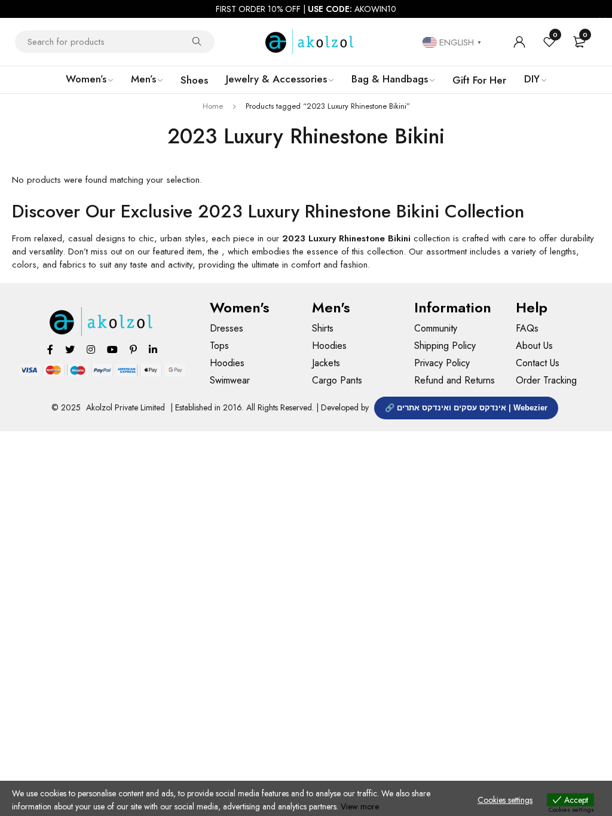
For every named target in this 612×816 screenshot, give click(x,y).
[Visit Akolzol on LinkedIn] (153, 349)
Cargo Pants (337, 380)
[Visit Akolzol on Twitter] (70, 349)
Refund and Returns (454, 380)
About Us (534, 345)
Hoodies (227, 363)
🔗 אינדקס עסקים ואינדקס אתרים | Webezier (466, 407)
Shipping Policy (445, 345)
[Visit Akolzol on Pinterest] (133, 349)
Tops (219, 345)
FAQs (527, 328)
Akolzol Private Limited (125, 407)
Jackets (326, 363)
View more (360, 806)
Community (435, 328)
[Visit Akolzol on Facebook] (50, 349)
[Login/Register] (519, 42)
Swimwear (230, 380)
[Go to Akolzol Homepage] (102, 321)
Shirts (322, 328)
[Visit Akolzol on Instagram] (91, 349)
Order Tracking (546, 380)
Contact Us (537, 363)
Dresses (226, 328)
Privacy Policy (442, 363)
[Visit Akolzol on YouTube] (112, 349)
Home (213, 106)
